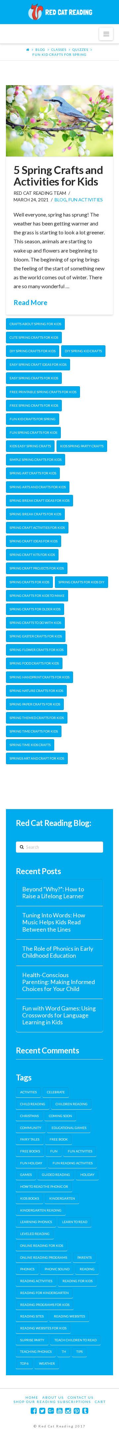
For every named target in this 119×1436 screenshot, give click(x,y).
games (26, 1175)
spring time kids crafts (30, 745)
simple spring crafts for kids (35, 460)
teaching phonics (36, 1351)
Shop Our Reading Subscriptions (52, 1402)
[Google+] (51, 1410)
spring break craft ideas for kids (39, 500)
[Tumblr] (85, 1410)
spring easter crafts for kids (36, 636)
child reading (32, 1104)
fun (54, 1151)
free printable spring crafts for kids (43, 392)
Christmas (29, 1116)
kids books (29, 1198)
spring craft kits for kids (32, 555)
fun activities (85, 199)
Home (31, 1397)
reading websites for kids (43, 1328)
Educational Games (69, 1128)
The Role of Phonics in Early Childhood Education (57, 952)
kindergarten (62, 1198)
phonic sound (57, 1269)
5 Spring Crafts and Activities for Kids (58, 175)
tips (79, 1351)
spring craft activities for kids (37, 528)
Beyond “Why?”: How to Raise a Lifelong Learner (53, 893)
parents (84, 1257)
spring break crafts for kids (35, 514)
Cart (100, 1402)
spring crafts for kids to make (37, 596)
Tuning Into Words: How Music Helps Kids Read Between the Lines (53, 922)
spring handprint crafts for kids (39, 677)
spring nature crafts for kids (36, 691)
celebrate (56, 1092)
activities (28, 1092)
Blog (40, 49)
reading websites (69, 1316)
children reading (72, 1104)
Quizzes (80, 49)
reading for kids (77, 1281)
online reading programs (43, 1257)
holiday (87, 1175)
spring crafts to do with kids (35, 623)
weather (47, 1363)
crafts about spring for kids (35, 324)
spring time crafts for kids (34, 731)
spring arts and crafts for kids (38, 487)
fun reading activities (73, 1163)
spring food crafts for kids (34, 663)
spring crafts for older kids (35, 609)
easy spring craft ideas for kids (38, 364)
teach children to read (76, 1340)
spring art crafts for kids (33, 473)
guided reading (56, 1175)
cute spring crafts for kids (34, 337)
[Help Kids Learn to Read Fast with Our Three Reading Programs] (59, 11)
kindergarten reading (40, 1210)
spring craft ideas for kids (34, 541)
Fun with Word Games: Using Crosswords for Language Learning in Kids (59, 1015)
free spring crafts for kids (34, 405)
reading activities (36, 1281)
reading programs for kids (44, 1305)
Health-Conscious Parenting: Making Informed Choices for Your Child (58, 982)
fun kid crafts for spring (59, 54)
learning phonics (36, 1222)
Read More (30, 302)
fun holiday (31, 1163)
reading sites (32, 1316)
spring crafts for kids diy (81, 582)
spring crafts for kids (29, 582)
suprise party (32, 1340)
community (30, 1128)
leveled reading (35, 1234)
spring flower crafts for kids (36, 650)
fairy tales (29, 1139)
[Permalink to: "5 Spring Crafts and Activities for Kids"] (59, 120)
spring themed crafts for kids (37, 718)
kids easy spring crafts (30, 446)
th (64, 1351)
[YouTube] (59, 1410)
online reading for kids (41, 1246)
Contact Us (81, 1397)
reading (87, 1269)
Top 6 (24, 1363)
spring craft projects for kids (37, 568)
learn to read (74, 1222)
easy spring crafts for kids (34, 378)
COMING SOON (60, 1116)
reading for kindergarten (44, 1293)
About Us (53, 1397)
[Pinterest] (77, 1410)
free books (30, 1151)
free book (59, 1139)
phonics (27, 1269)
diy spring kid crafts (83, 351)
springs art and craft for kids (37, 758)
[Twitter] (42, 1410)
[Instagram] (68, 1410)
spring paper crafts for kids (35, 704)
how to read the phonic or (44, 1186)
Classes (58, 49)
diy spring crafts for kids (33, 351)
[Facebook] (34, 1410)
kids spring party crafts (81, 446)
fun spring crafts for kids (33, 432)
